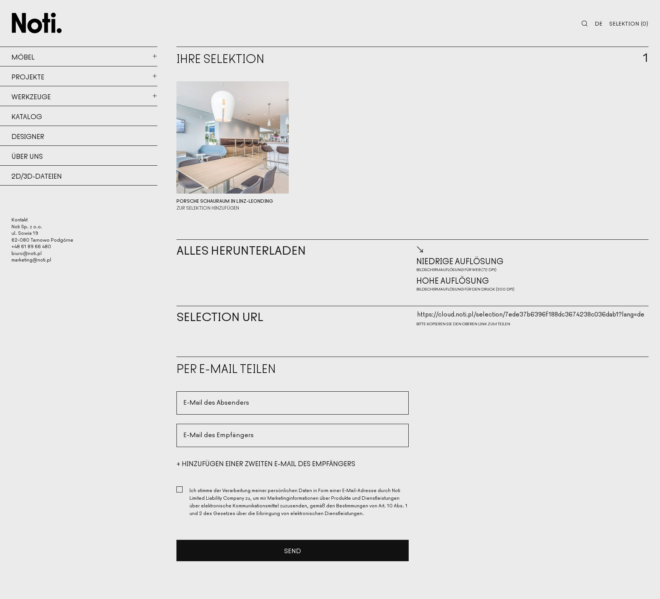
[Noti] (36, 23)
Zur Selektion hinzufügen (207, 207)
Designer (27, 135)
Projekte (27, 76)
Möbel (23, 56)
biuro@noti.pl (26, 253)
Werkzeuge (31, 96)
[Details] (232, 137)
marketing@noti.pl (31, 259)
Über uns (27, 155)
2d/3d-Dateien (36, 175)
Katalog (26, 116)
